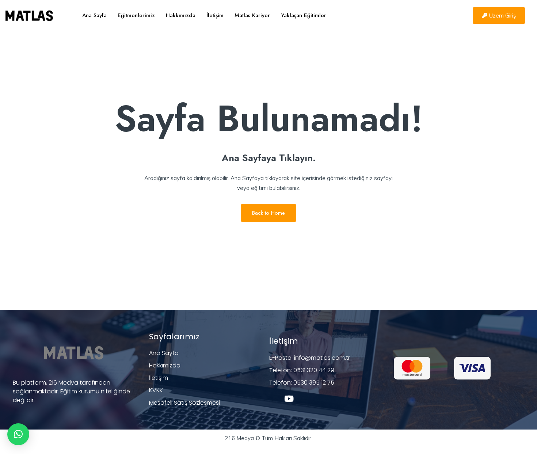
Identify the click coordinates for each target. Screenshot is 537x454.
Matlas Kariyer (252, 15)
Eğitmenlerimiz (136, 15)
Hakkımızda (180, 15)
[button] (18, 434)
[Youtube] (289, 398)
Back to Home (268, 213)
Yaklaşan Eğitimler (303, 15)
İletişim (215, 15)
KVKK (156, 390)
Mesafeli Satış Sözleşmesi (184, 402)
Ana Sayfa (94, 15)
